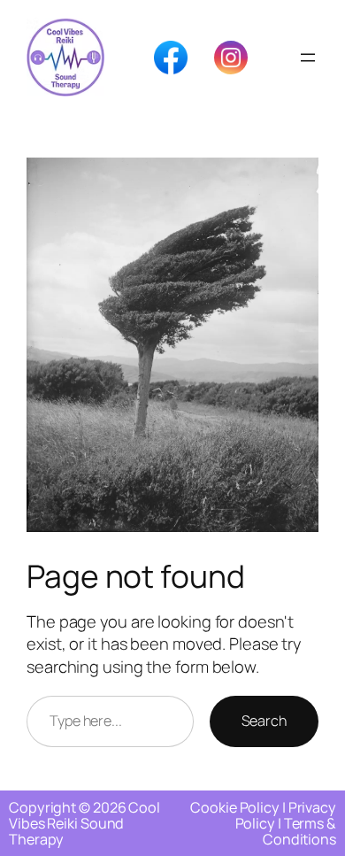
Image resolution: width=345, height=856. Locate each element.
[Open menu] (307, 57)
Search (264, 720)
